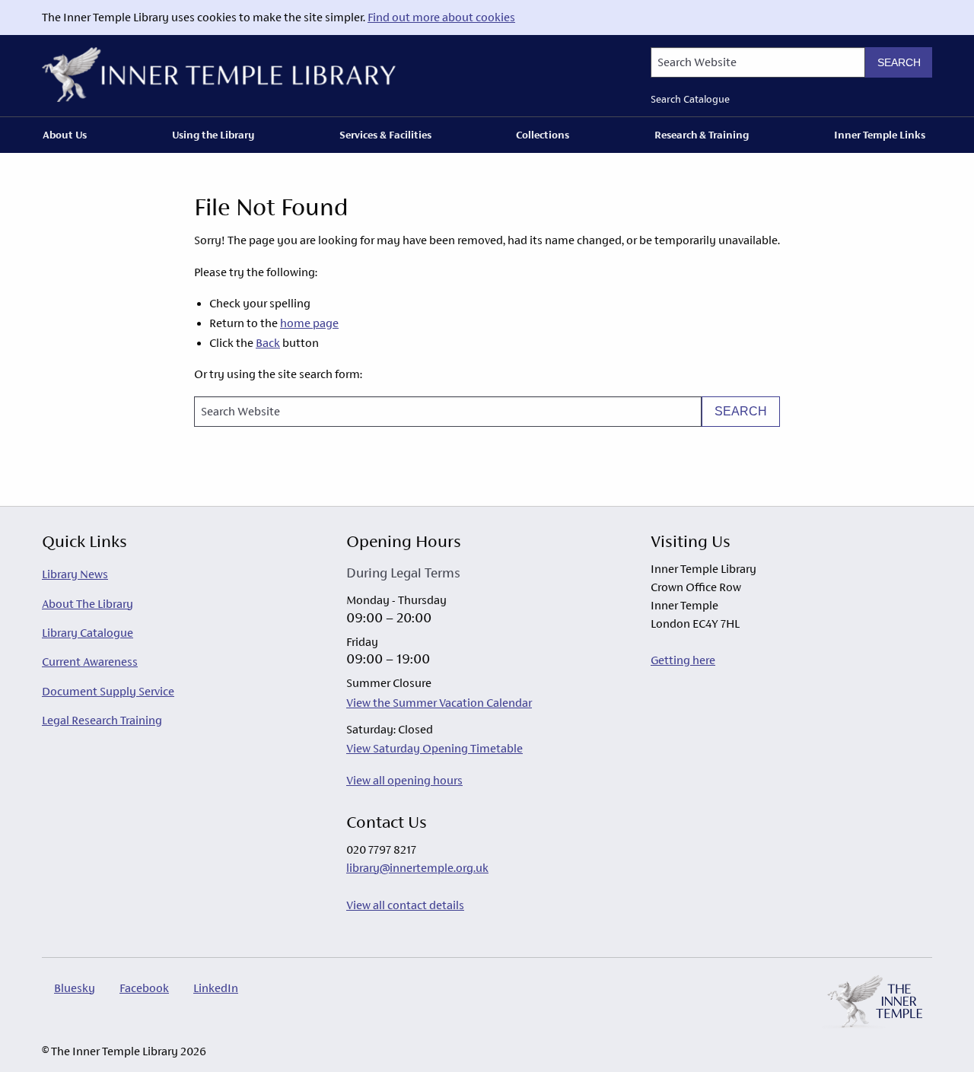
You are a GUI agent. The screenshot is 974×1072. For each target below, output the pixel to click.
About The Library (87, 603)
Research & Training (701, 135)
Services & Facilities (385, 135)
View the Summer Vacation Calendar (439, 702)
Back (268, 342)
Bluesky (74, 987)
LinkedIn (215, 987)
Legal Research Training (102, 720)
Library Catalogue (87, 632)
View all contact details (405, 905)
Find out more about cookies (441, 17)
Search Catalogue (690, 99)
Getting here (683, 660)
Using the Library (213, 135)
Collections (542, 135)
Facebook (144, 987)
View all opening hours (404, 780)
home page (309, 323)
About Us (65, 135)
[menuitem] (67, 134)
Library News (75, 574)
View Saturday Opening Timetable (434, 748)
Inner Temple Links (879, 135)
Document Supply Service (108, 691)
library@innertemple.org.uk (417, 867)
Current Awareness (90, 661)
